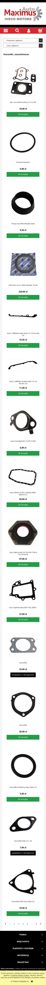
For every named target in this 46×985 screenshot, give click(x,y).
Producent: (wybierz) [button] (14, 40)
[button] (6, 31)
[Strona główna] (23, 13)
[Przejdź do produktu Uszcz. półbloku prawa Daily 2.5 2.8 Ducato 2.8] (23, 368)
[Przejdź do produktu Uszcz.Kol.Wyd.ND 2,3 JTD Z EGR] (23, 421)
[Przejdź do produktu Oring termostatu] (23, 142)
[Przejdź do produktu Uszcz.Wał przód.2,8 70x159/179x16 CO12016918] (23, 533)
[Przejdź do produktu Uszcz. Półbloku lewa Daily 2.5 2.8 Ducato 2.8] (23, 320)
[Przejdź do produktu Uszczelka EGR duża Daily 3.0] (23, 881)
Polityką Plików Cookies (20, 975)
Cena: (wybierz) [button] (12, 46)
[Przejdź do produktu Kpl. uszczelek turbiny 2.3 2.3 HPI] (23, 81)
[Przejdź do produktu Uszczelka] (23, 645)
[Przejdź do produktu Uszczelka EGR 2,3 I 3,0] (23, 824)
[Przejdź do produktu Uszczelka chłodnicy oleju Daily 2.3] (23, 766)
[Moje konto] (29, 30)
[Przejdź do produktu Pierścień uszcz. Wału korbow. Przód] (23, 264)
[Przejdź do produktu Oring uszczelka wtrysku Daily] (23, 203)
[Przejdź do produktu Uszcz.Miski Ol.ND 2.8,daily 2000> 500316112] (23, 477)
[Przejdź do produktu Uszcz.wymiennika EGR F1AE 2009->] (23, 590)
